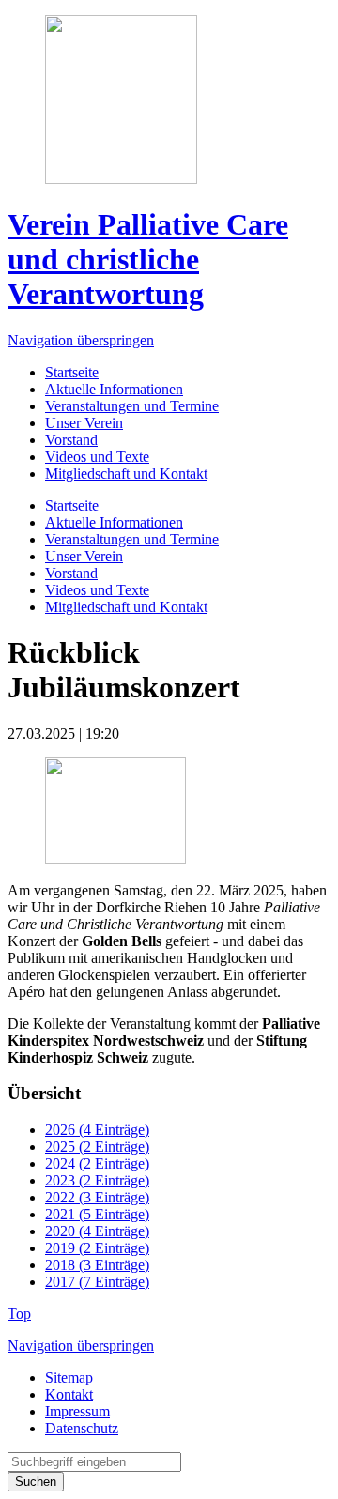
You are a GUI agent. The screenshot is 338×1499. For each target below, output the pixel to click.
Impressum (77, 1411)
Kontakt (69, 1394)
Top (19, 1314)
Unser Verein (84, 423)
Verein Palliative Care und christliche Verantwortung (148, 259)
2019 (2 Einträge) (97, 1248)
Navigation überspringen (81, 340)
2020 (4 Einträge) (97, 1231)
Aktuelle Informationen (114, 389)
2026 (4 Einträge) (97, 1130)
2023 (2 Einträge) (97, 1180)
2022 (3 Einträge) (97, 1197)
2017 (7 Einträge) (97, 1282)
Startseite (72, 372)
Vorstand (71, 440)
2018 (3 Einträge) (97, 1265)
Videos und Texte (97, 457)
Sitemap (69, 1377)
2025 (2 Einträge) (97, 1147)
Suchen (35, 1482)
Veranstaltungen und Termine (132, 406)
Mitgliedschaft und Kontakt (126, 474)
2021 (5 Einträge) (97, 1214)
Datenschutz (81, 1428)
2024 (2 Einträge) (97, 1163)
